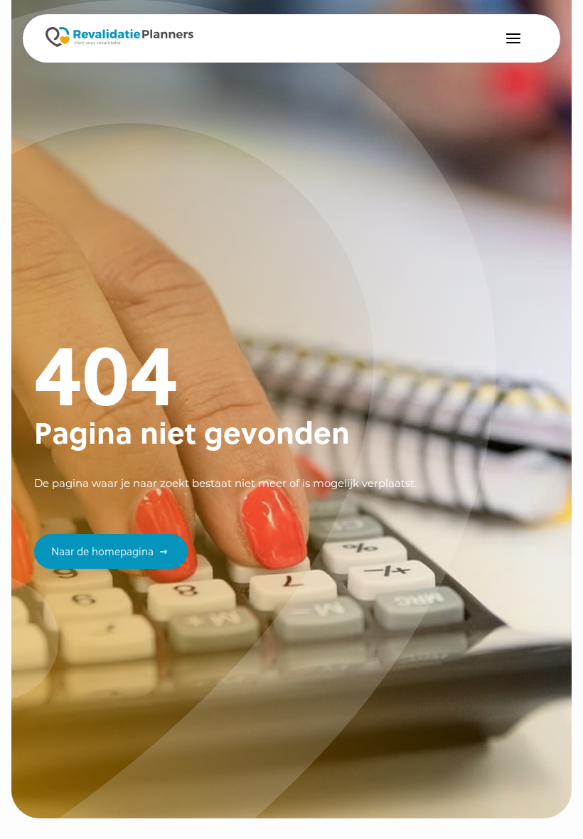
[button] (513, 38)
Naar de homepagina (102, 551)
